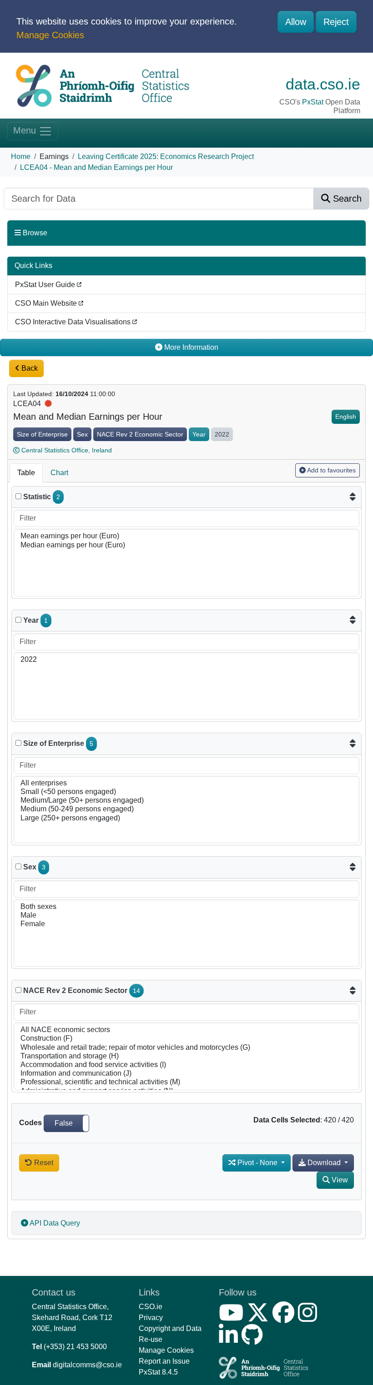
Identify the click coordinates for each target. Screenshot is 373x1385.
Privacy (151, 1317)
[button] (66, 1123)
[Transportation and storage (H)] (186, 1056)
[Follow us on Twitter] (259, 1318)
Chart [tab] (59, 473)
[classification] (18, 743)
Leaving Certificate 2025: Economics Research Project (166, 156)
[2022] (186, 659)
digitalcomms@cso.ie (87, 1365)
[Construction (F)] (186, 1038)
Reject (336, 22)
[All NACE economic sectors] (186, 1030)
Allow (295, 22)
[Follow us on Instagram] (309, 1318)
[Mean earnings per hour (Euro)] (186, 536)
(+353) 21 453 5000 (75, 1346)
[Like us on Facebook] (285, 1318)
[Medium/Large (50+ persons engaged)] (186, 800)
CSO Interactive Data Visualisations (73, 322)
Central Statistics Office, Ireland (66, 450)
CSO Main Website (47, 303)
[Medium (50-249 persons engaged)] (186, 809)
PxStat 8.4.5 (158, 1372)
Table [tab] (26, 473)
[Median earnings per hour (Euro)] (186, 545)
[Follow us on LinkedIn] (230, 1340)
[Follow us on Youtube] (233, 1318)
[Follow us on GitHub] (254, 1340)
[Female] (186, 924)
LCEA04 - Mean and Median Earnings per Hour (96, 167)
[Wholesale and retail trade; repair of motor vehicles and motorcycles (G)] (186, 1047)
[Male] (186, 915)
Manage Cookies (50, 35)
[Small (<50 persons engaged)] (186, 792)
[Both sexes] (186, 907)
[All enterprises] (186, 783)
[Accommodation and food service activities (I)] (186, 1065)
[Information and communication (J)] (186, 1073)
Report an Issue (164, 1361)
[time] (18, 620)
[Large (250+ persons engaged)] (186, 818)
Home (20, 156)
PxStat (312, 102)
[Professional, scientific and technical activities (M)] (186, 1082)
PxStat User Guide (46, 284)
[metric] (18, 496)
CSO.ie (150, 1307)
